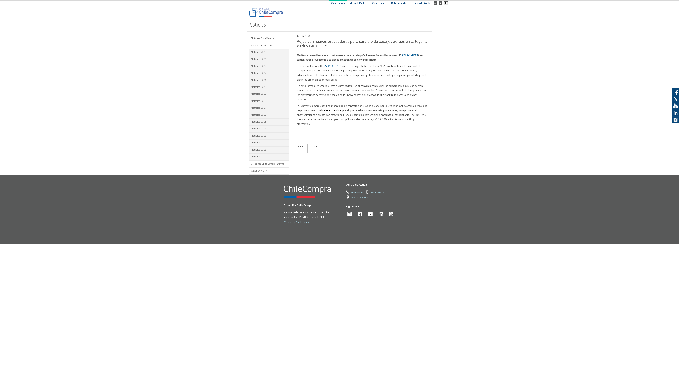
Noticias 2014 (258, 129)
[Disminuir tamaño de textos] (440, 4)
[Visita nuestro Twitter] (675, 98)
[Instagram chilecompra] (349, 214)
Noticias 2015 (258, 122)
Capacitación (379, 3)
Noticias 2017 (258, 108)
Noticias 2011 (258, 150)
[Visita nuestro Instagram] (675, 119)
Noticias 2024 (258, 59)
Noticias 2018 (258, 101)
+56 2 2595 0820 (378, 193)
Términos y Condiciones (296, 222)
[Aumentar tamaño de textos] (435, 4)
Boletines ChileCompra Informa (267, 164)
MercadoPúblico (358, 3)
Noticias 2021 (258, 80)
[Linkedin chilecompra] (381, 214)
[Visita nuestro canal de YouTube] (675, 105)
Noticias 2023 (258, 66)
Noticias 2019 (258, 94)
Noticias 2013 (258, 136)
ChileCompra (338, 3)
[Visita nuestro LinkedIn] (675, 112)
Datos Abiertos (399, 3)
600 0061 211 (357, 193)
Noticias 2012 (258, 142)
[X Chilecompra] (370, 214)
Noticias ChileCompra (262, 38)
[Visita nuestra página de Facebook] (675, 91)
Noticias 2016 (258, 115)
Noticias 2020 (258, 87)
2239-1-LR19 (410, 55)
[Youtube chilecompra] (391, 214)
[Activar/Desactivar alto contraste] (445, 4)
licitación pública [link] (331, 110)
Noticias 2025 (258, 52)
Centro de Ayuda (421, 3)
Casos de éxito (259, 171)
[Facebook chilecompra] (360, 214)
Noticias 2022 (258, 73)
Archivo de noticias (261, 45)
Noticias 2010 (258, 156)
